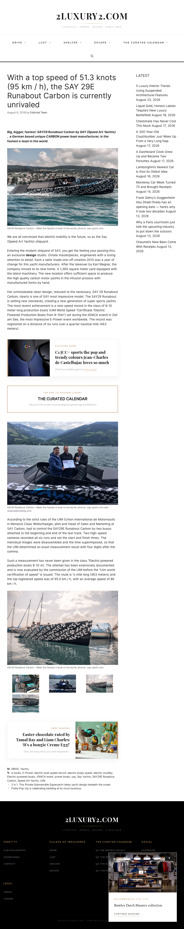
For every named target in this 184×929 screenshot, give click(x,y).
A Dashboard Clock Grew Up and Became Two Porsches (154, 156)
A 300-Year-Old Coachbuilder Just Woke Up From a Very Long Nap (156, 136)
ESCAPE (100, 42)
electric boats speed (80, 772)
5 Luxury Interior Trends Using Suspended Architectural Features (153, 90)
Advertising (12, 857)
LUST (43, 42)
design (31, 255)
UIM (42, 780)
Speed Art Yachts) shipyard (28, 241)
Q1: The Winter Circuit (110, 850)
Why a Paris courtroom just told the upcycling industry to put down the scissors (155, 226)
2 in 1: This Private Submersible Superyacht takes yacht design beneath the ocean (61, 784)
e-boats (16, 772)
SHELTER (71, 42)
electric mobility (103, 772)
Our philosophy (15, 850)
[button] (26, 42)
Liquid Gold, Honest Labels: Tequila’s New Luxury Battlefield (156, 110)
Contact (9, 863)
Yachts (24, 768)
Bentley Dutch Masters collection (138, 905)
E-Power (56, 319)
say (74, 776)
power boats (62, 776)
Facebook (148, 850)
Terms (8, 892)
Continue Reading (127, 914)
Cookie (8, 898)
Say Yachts (84, 776)
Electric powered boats (21, 776)
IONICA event (45, 776)
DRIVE (17, 42)
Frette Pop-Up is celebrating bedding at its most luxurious (46, 788)
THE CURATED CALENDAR (143, 42)
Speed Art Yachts (28, 780)
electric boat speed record (50, 772)
